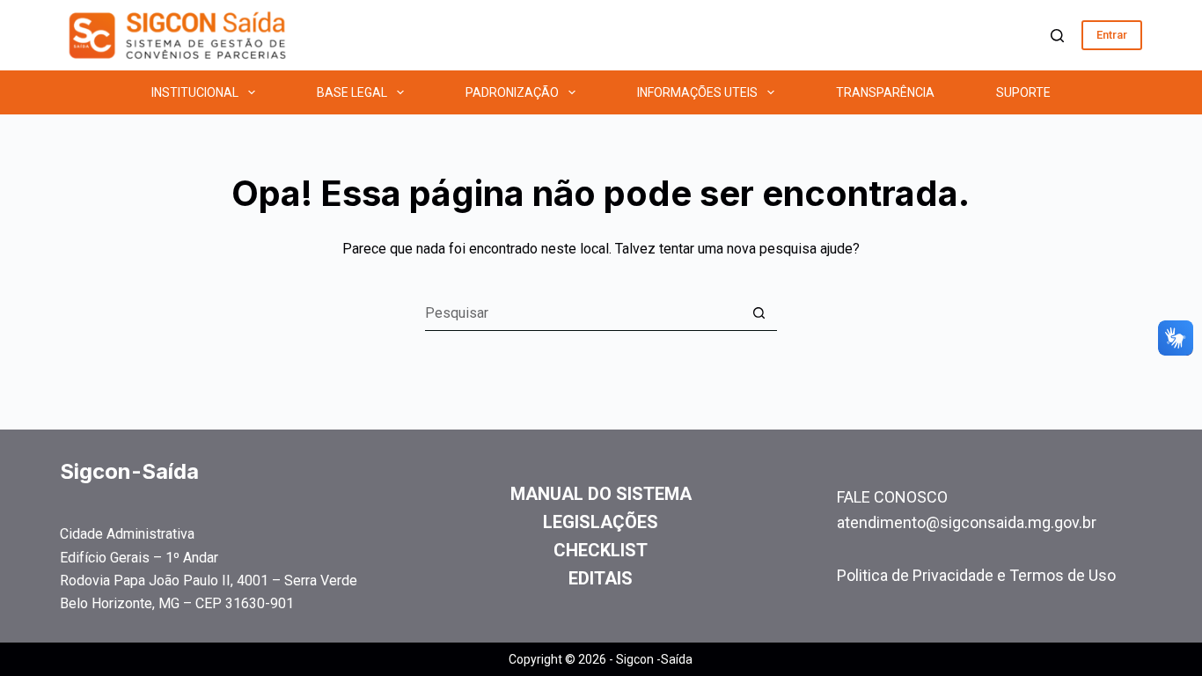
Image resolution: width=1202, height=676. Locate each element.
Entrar (1111, 34)
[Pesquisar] (1057, 35)
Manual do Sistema (601, 493)
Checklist (600, 550)
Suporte (1023, 92)
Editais (600, 578)
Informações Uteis (697, 92)
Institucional (194, 92)
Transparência (885, 92)
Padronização (512, 92)
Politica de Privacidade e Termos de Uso (976, 575)
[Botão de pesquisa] (759, 313)
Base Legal (352, 92)
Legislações (600, 522)
